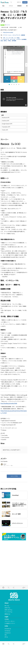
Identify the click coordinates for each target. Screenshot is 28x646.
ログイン (19, 2)
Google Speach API (7, 124)
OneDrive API (5, 121)
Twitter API (5, 130)
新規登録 (25, 2)
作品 (3, 6)
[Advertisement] (14, 557)
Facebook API (5, 117)
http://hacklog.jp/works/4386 (9, 403)
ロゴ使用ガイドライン (10, 623)
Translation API (6, 127)
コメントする (14, 476)
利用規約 (7, 619)
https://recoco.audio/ (8, 32)
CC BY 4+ (8, 25)
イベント (11, 6)
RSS (6, 635)
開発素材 (19, 6)
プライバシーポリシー (10, 621)
